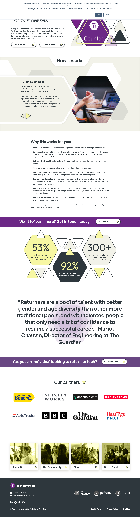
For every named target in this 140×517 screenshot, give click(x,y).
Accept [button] (98, 14)
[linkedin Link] (11, 502)
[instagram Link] (15, 502)
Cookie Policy (96, 509)
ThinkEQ (42, 509)
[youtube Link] (23, 502)
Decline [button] (107, 14)
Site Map (126, 509)
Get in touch (19, 44)
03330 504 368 (20, 492)
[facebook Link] (19, 502)
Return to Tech (111, 361)
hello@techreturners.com (24, 496)
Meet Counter (48, 44)
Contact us (103, 221)
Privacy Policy (112, 509)
